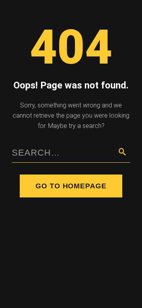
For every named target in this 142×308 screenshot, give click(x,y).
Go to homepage (71, 186)
